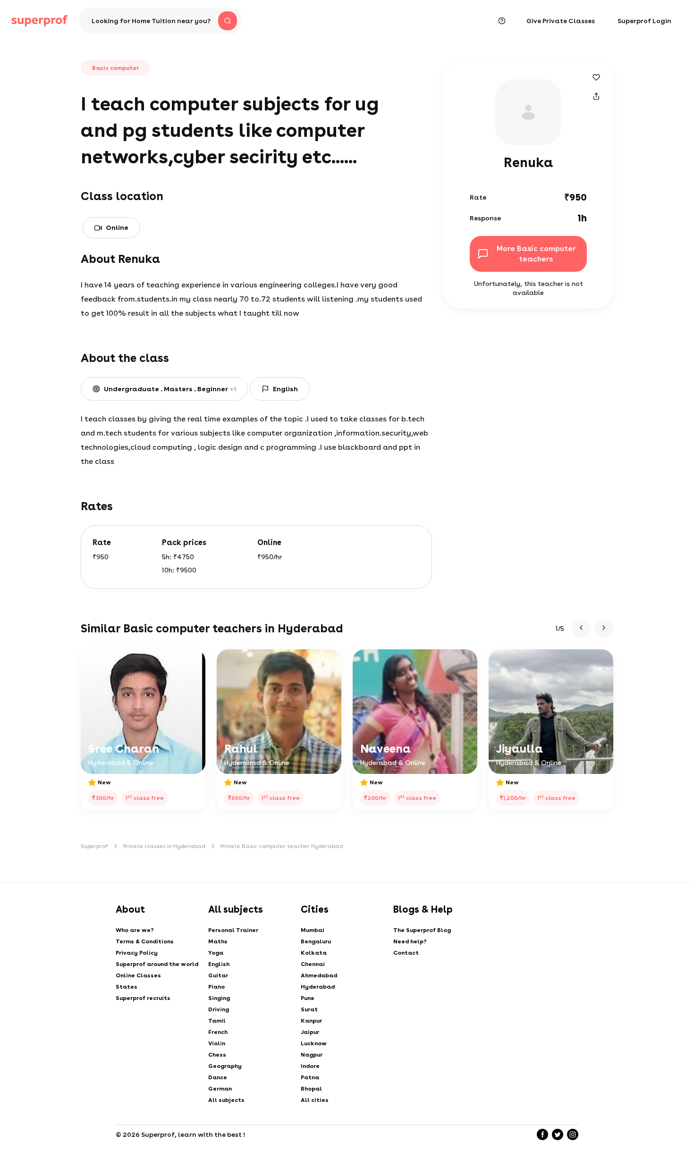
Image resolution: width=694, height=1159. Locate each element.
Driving (218, 1009)
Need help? (410, 941)
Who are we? (135, 930)
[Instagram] (572, 1134)
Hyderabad (318, 986)
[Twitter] (557, 1134)
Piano (216, 986)
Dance (217, 1077)
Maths (218, 941)
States (126, 986)
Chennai (313, 964)
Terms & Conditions (145, 941)
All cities (315, 1100)
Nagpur (311, 1054)
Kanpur (311, 1020)
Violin (216, 1043)
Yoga (215, 952)
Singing (219, 998)
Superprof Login (644, 21)
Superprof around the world (157, 964)
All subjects (226, 1100)
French (218, 1032)
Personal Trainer (233, 930)
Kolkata (314, 952)
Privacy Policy (137, 952)
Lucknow (314, 1043)
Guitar (218, 975)
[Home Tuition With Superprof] (39, 20)
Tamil (217, 1020)
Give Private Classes (560, 21)
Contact (406, 952)
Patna (310, 1077)
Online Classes (138, 975)
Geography (225, 1066)
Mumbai (312, 930)
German (220, 1088)
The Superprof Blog (422, 930)
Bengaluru (316, 941)
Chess (217, 1054)
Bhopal (311, 1088)
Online (117, 227)
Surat (309, 1009)
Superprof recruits (143, 998)
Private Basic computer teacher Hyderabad (281, 846)
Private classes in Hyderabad (164, 846)
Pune (307, 998)
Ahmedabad (319, 975)
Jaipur (310, 1032)
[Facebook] (542, 1134)
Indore (310, 1066)
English (218, 964)
